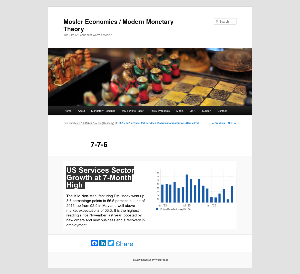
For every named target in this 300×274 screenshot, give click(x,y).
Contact (222, 111)
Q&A (193, 111)
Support (206, 111)
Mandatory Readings (103, 111)
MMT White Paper (132, 111)
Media (179, 111)
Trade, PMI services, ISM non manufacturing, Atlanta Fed (166, 123)
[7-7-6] (150, 195)
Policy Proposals (160, 111)
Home (67, 111)
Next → (232, 123)
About (81, 111)
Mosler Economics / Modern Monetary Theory (118, 25)
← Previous (218, 123)
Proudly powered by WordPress (150, 260)
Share (124, 243)
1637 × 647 (123, 123)
